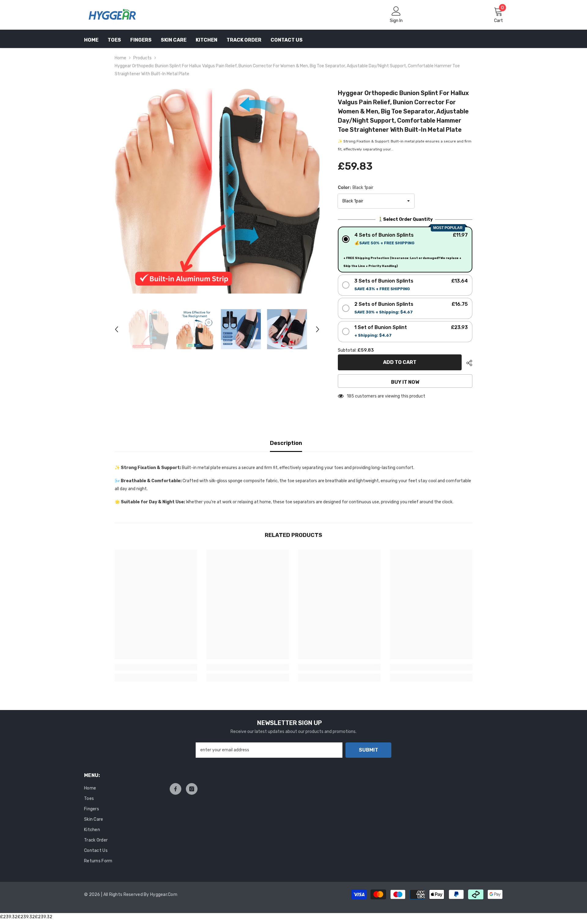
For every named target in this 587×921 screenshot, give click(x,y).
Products (142, 58)
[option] (217, 191)
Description (286, 443)
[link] (156, 667)
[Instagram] (192, 789)
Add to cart (399, 362)
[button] (116, 329)
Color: (355, 187)
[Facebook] (175, 789)
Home (120, 58)
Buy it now (405, 382)
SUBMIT (368, 750)
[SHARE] (467, 363)
